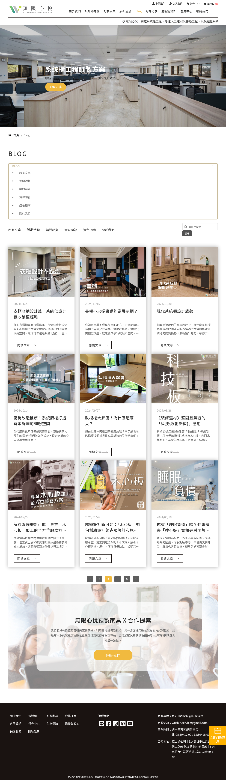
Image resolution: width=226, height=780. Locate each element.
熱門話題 (25, 189)
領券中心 (34, 723)
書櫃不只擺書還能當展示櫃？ (111, 311)
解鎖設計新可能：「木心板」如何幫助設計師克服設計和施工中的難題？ (112, 530)
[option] (113, 76)
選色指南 (25, 205)
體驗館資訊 (168, 11)
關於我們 (75, 11)
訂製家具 (109, 11)
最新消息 (125, 11)
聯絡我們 (202, 11)
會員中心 (186, 11)
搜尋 (187, 233)
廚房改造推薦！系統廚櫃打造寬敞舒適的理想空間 (40, 420)
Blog (138, 11)
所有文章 (25, 173)
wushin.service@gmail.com (190, 723)
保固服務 (15, 731)
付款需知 (52, 723)
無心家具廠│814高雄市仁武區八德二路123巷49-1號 (193, 751)
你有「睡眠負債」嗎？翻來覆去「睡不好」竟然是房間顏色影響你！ (183, 530)
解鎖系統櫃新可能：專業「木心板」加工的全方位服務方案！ (40, 530)
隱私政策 (34, 731)
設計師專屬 (92, 11)
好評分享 (151, 11)
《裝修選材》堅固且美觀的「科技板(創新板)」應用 (181, 420)
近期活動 (25, 181)
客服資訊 (15, 723)
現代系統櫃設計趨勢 (175, 311)
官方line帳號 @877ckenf (187, 716)
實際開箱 (25, 197)
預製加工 (34, 716)
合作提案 (70, 716)
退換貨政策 (72, 723)
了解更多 (55, 87)
